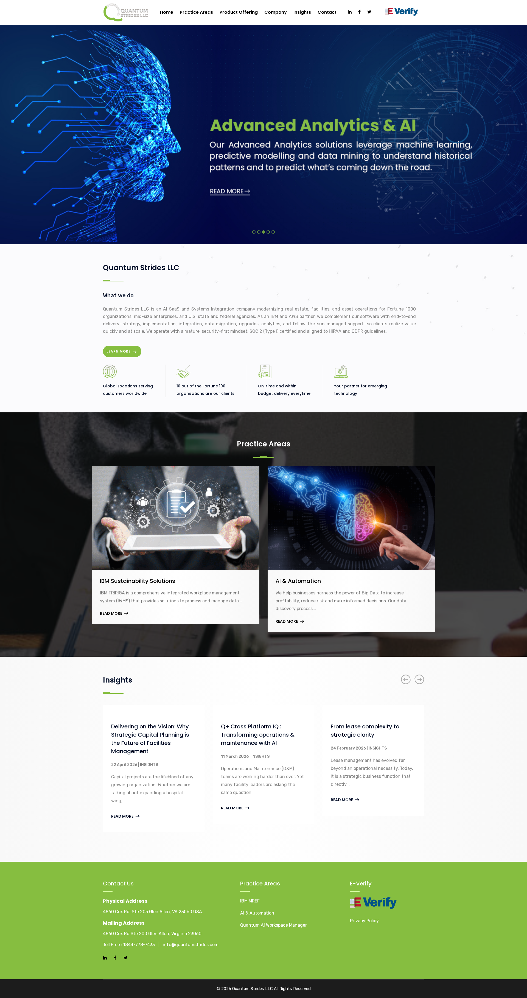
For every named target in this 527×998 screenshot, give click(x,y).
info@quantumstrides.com (190, 944)
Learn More (119, 351)
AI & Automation (298, 581)
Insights (302, 12)
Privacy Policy (364, 920)
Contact (327, 12)
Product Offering (239, 12)
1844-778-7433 (139, 944)
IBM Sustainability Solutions (137, 581)
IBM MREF (250, 901)
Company (275, 12)
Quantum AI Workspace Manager (273, 925)
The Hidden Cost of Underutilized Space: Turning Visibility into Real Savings (374, 735)
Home (166, 12)
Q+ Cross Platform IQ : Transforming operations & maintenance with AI (153, 735)
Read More (111, 613)
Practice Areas (196, 12)
